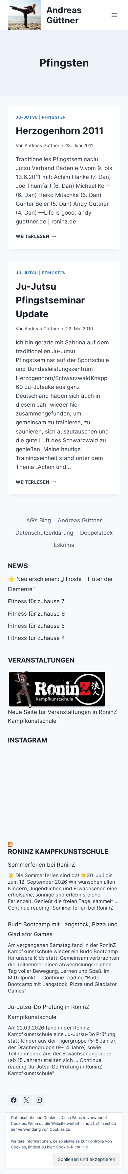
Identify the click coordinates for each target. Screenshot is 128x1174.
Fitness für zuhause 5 (36, 626)
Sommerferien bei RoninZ (41, 864)
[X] (26, 1100)
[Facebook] (13, 1100)
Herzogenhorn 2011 (60, 130)
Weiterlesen (36, 236)
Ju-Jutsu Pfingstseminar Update (50, 300)
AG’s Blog (38, 520)
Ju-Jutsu (27, 117)
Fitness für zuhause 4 (36, 638)
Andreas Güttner (42, 145)
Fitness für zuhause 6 (36, 613)
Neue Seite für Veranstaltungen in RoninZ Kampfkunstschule (62, 716)
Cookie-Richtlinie (72, 1147)
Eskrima (64, 545)
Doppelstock (96, 532)
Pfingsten (54, 117)
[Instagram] (39, 1100)
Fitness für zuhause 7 (36, 601)
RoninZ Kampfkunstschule (58, 852)
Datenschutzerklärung (44, 532)
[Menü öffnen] (114, 15)
